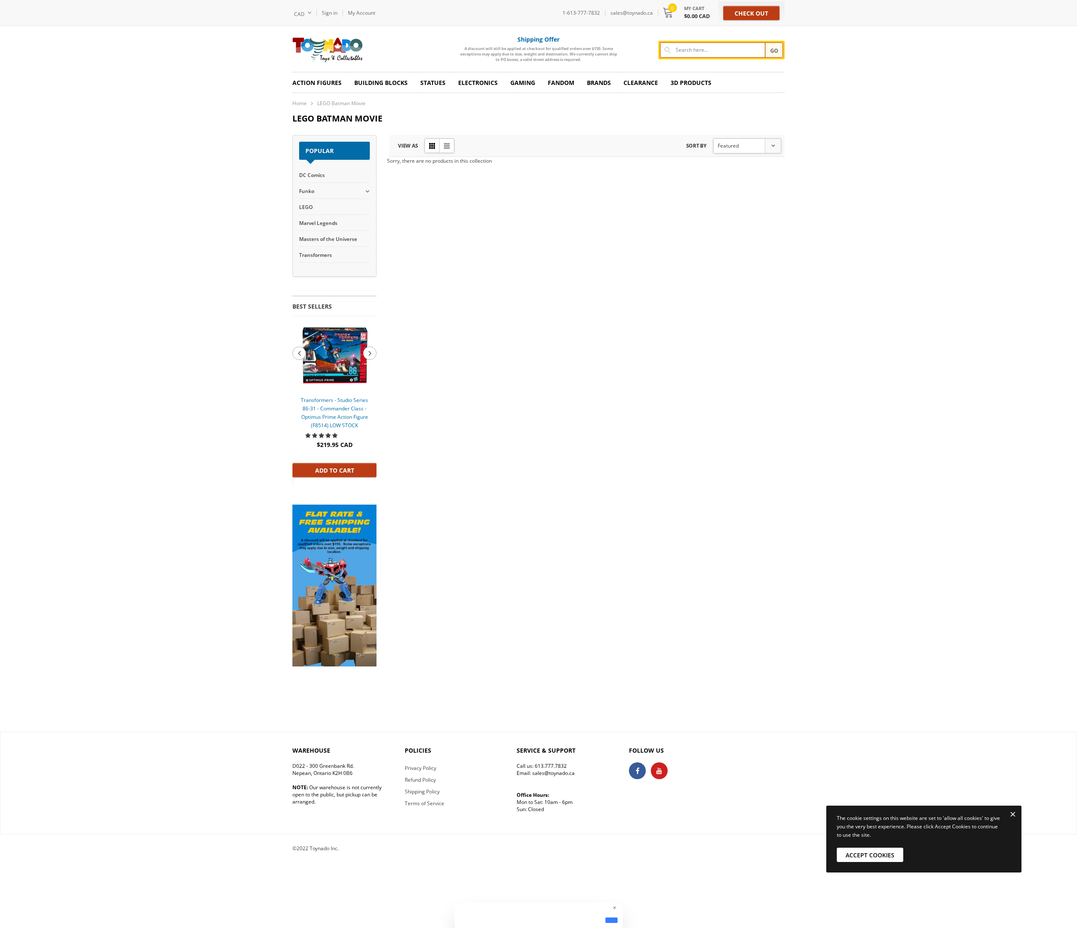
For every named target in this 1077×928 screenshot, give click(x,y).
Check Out (751, 13)
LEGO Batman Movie (341, 103)
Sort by (696, 145)
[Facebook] (637, 770)
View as (408, 145)
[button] (322, 435)
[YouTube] (659, 770)
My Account (361, 12)
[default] (611, 920)
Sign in (329, 12)
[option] (334, 401)
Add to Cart (334, 470)
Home (299, 103)
